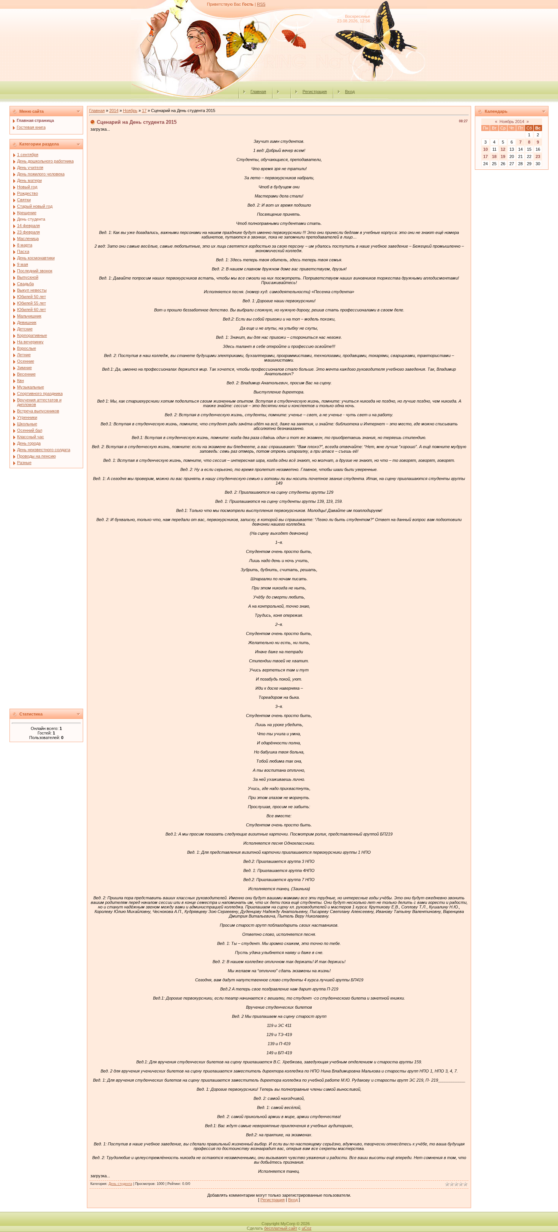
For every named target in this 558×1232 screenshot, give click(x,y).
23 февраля (28, 232)
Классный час (30, 436)
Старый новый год (34, 206)
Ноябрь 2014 (512, 121)
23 (538, 156)
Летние (24, 354)
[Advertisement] (46, 590)
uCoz (307, 1228)
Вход (350, 91)
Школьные (27, 424)
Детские (25, 329)
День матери (29, 180)
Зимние (24, 367)
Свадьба (25, 283)
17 (144, 110)
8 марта (24, 245)
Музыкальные (30, 387)
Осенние (25, 361)
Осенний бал (29, 430)
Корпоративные (32, 335)
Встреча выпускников (38, 411)
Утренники (27, 417)
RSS (261, 4)
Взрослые (26, 348)
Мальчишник (29, 316)
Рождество (27, 193)
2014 (113, 110)
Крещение (26, 212)
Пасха (23, 251)
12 (503, 149)
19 (503, 156)
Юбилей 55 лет (31, 303)
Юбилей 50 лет (31, 296)
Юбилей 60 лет (31, 309)
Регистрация (315, 91)
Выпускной (27, 277)
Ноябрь (130, 110)
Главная (258, 91)
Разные (24, 462)
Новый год (27, 187)
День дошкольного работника (45, 161)
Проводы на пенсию (36, 456)
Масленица (28, 238)
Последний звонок (34, 271)
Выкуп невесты (32, 290)
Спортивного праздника (40, 393)
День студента (31, 219)
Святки (24, 199)
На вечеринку (30, 342)
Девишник (26, 322)
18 (494, 156)
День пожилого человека (41, 174)
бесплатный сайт (280, 1228)
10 (485, 149)
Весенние (26, 374)
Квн (20, 380)
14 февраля (28, 225)
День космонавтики (36, 258)
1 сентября (27, 154)
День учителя (30, 167)
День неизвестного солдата (43, 449)
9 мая (22, 264)
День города (29, 443)
